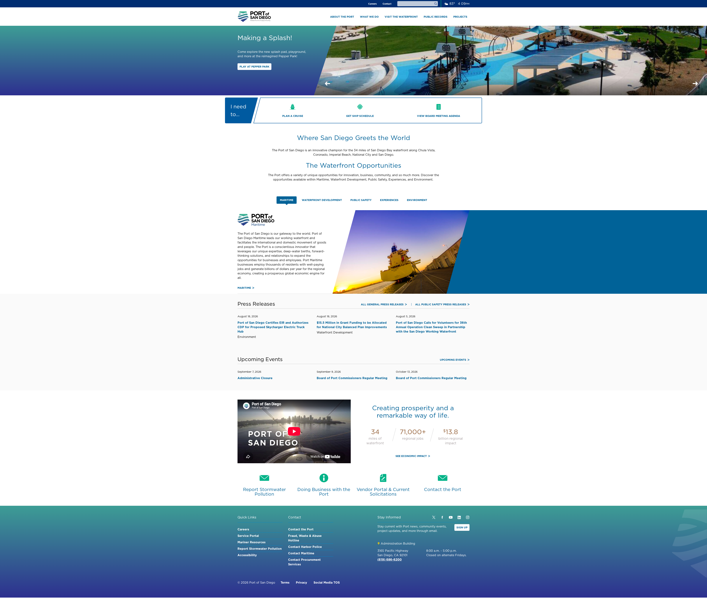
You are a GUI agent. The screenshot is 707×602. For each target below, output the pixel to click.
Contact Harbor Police (305, 547)
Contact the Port (301, 529)
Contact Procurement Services (304, 562)
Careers (372, 3)
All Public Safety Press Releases (440, 304)
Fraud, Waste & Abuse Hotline (305, 538)
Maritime (244, 288)
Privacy (301, 582)
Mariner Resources (251, 542)
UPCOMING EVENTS (453, 360)
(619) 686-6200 (389, 559)
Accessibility (247, 555)
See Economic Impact (411, 456)
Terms (285, 582)
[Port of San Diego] (254, 16)
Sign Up (461, 527)
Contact (387, 3)
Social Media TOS (327, 582)
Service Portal (248, 536)
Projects (460, 17)
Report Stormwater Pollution (260, 549)
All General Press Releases (382, 304)
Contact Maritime (301, 553)
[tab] (287, 200)
